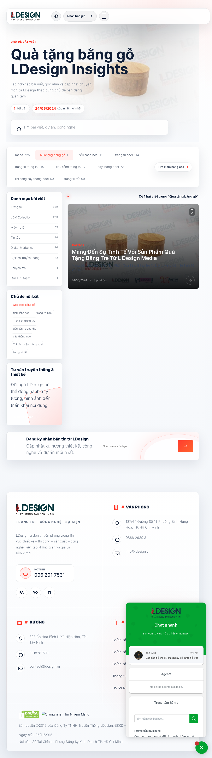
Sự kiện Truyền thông (34, 258)
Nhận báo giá (80, 16)
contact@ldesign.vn (44, 666)
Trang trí (34, 207)
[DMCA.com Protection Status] (29, 714)
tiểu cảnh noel (92, 155)
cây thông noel (111, 167)
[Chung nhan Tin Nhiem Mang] (66, 714)
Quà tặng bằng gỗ (54, 155)
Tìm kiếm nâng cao (173, 167)
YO (35, 592)
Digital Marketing (34, 247)
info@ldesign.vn (138, 551)
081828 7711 (39, 653)
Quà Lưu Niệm (34, 278)
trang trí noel (127, 155)
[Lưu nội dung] (192, 211)
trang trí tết (74, 179)
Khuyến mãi (34, 268)
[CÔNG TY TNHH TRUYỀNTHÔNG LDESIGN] (29, 16)
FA (21, 592)
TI (49, 592)
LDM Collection (34, 217)
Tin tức (34, 237)
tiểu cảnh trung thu (71, 167)
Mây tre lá (34, 227)
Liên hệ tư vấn (26, 416)
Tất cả (22, 155)
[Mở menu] (104, 16)
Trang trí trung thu (30, 167)
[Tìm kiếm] (17, 127)
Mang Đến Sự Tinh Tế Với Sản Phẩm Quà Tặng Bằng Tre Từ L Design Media (123, 255)
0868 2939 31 (137, 538)
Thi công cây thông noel (34, 179)
